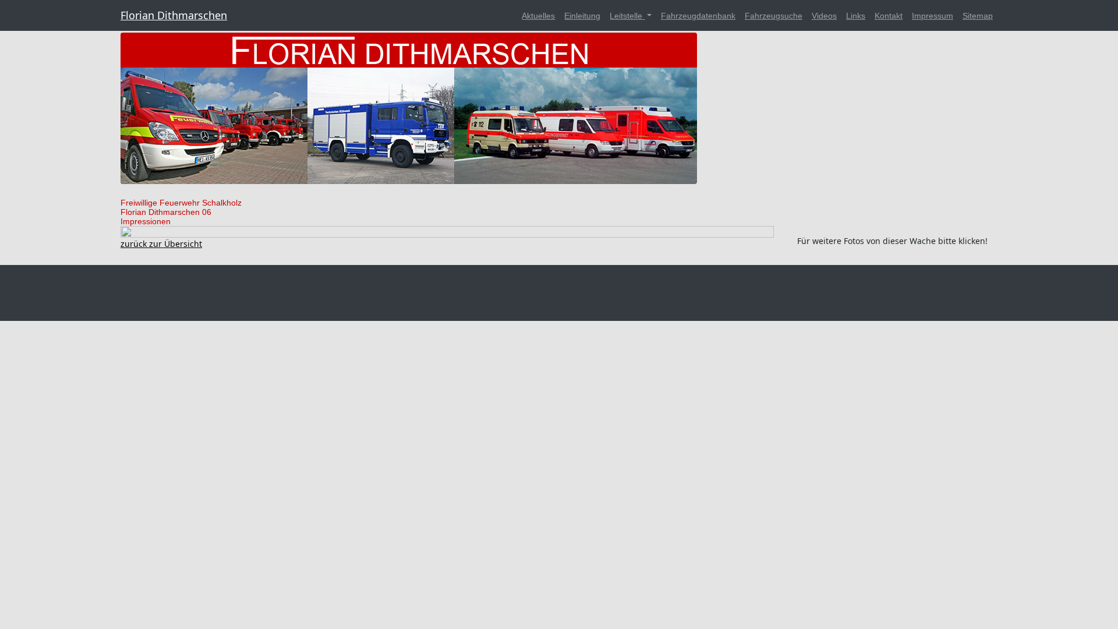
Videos (824, 15)
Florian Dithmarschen (174, 15)
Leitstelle (627, 15)
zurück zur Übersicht (161, 243)
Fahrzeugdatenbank (698, 15)
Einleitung (582, 15)
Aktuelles (538, 15)
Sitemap (978, 15)
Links (855, 15)
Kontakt (889, 15)
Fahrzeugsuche (773, 15)
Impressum (932, 15)
